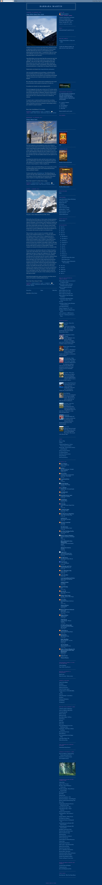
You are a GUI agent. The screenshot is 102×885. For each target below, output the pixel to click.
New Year (52, 284)
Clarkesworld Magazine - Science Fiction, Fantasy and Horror (66, 445)
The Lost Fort (64, 473)
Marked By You (64, 616)
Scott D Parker (64, 499)
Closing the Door (64, 606)
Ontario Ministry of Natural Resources (67, 839)
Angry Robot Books (35, 112)
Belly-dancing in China (65, 636)
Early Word (61, 722)
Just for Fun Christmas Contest (66, 528)
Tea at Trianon (64, 463)
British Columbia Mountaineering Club (67, 800)
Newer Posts (28, 290)
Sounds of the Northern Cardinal (65, 856)
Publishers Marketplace (64, 699)
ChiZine (61, 442)
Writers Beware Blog (63, 740)
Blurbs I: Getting (62, 713)
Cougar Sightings (66, 393)
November (64, 238)
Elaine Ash (61, 723)
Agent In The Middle (63, 682)
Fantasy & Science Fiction (64, 450)
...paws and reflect (64, 575)
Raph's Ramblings (64, 639)
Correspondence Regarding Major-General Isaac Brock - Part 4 (66, 299)
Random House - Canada (64, 209)
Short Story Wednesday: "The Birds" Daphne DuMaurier (67, 470)
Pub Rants (61, 697)
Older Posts (54, 290)
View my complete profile (65, 24)
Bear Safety (61, 793)
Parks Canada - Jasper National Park (66, 844)
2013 (62, 232)
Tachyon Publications (63, 214)
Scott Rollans (62, 700)
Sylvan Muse (63, 599)
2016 (62, 227)
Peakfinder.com (41, 173)
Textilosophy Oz (64, 630)
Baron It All (63, 591)
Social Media (63, 583)
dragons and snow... (64, 571)
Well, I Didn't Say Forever (65, 592)
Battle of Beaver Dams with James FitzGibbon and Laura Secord (66, 284)
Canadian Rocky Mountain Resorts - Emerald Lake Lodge (66, 804)
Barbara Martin (51, 6)
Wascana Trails (66, 426)
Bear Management (63, 792)
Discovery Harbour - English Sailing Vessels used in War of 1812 (66, 754)
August (63, 244)
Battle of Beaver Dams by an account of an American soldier (67, 281)
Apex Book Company (63, 201)
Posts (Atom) (34, 293)
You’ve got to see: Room (65, 612)
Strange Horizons (62, 455)
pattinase (63, 468)
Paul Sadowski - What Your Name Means (67, 875)
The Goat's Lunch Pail (65, 522)
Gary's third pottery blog (66, 570)
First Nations (42, 184)
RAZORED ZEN (64, 492)
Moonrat (61, 694)
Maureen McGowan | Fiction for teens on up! (67, 610)
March (63, 251)
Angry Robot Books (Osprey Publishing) (67, 199)
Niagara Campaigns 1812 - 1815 (65, 308)
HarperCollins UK (62, 202)
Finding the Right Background (69, 383)
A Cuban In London (65, 509)
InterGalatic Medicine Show (65, 454)
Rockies (48, 184)
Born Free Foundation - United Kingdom (67, 798)
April (63, 250)
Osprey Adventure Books (64, 207)
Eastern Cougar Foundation (64, 811)
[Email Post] (52, 111)
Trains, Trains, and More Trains (66, 515)
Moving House (63, 652)
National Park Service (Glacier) (65, 836)
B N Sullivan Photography (66, 625)
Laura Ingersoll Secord (63, 306)
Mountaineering (62, 834)
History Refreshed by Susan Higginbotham (66, 541)
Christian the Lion (63, 867)
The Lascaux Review (63, 457)
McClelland (61, 204)
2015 (62, 229)
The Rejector (61, 702)
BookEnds (61, 684)
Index (60, 193)
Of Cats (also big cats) (63, 837)
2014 (62, 230)
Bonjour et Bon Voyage (65, 595)
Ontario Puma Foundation (64, 842)
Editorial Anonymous (63, 687)
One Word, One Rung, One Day (67, 531)
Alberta (32, 284)
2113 (62, 588)
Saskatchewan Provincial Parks (65, 854)
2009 (62, 269)
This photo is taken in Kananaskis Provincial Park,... (68, 262)
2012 (62, 234)
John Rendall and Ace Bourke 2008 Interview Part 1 (66, 823)
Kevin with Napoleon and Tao (65, 868)
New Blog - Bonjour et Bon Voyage (67, 596)
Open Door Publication (46, 112)
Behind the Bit (62, 795)
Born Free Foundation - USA (65, 797)
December (64, 236)
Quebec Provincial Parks (64, 846)
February (64, 253)
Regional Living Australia (64, 848)
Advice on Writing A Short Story (65, 710)
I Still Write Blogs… (64, 500)
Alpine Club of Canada (64, 784)
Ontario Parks (62, 841)
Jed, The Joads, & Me (65, 532)
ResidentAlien (64, 634)
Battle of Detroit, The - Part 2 (65, 292)
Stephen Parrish (64, 655)
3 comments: (47, 283)
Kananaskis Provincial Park (42, 284)
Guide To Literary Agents (64, 689)
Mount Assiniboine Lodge (64, 832)
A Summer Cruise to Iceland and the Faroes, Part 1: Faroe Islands (67, 475)
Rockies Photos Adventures (64, 851)
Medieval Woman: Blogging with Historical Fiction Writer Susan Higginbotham (68, 650)
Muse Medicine (62, 733)
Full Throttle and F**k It (66, 566)
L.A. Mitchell (63, 487)
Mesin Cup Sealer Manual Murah (67, 631)
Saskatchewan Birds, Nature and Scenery (67, 853)
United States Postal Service (64, 747)
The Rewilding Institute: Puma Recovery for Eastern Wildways (66, 554)
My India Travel (64, 557)
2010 (62, 267)
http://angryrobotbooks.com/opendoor (46, 69)
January (63, 255)
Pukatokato (63, 548)
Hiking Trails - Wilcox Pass (68, 372)
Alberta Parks (62, 782)
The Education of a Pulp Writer (67, 513)
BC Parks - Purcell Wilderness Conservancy (65, 786)
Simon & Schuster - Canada (64, 211)
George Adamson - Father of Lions (66, 816)
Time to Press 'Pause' (64, 510)
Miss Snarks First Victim (64, 731)
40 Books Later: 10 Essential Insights (67, 489)
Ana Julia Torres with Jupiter (65, 865)
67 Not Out (63, 504)
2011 (62, 265)
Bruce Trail (61, 802)
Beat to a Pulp (62, 441)
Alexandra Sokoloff (63, 712)
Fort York (61, 301)
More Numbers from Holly (66, 519)
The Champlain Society (64, 758)
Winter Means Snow (31, 119)
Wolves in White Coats (65, 464)
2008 (62, 271)
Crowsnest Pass (34, 184)
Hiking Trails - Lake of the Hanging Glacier (68, 404)
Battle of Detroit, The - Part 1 (65, 290)
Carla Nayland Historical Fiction (68, 578)
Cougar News (63, 552)
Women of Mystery (65, 605)
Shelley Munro (62, 220)
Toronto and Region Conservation (66, 858)
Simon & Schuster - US (63, 212)
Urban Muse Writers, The (64, 738)
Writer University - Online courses (66, 676)
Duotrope (61, 720)
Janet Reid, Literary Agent (66, 495)
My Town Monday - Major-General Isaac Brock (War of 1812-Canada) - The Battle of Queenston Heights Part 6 (69, 360)
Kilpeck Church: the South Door (66, 579)
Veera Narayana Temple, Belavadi (67, 558)
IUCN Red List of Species (64, 818)
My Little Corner (64, 526)
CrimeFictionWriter (65, 479)
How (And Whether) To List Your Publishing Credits (66, 726)
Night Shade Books (63, 206)
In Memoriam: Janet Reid (65, 496)
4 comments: (47, 111)
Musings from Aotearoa (66, 547)
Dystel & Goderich (63, 685)
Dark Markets (62, 718)
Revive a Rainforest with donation (66, 849)
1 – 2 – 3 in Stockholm (65, 563)
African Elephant (62, 665)
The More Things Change (65, 484)
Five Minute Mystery (63, 452)
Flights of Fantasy (64, 615)
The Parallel (63, 523)
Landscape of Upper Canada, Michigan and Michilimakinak (67, 304)
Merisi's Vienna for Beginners (67, 535)
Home (42, 290)
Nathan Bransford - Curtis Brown (65, 695)
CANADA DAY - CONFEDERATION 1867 (68, 415)
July (63, 246)
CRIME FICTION (64, 582)
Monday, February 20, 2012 (66, 645)
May (63, 248)
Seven (62, 480)
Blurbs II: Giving (62, 715)
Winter (54, 112)
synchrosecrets (64, 518)
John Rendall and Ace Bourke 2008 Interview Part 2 (66, 826)
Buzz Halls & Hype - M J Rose (65, 717)
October (63, 240)
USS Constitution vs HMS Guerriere (66, 313)
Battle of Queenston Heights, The (66, 293)
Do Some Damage (64, 483)
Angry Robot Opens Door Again (35, 14)
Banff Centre (61, 674)
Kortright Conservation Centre (65, 829)
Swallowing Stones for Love (66, 567)
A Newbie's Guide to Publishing (65, 708)
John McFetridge (64, 586)
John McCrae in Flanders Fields (65, 756)
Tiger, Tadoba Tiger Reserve (65, 667)
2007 (62, 273)
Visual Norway (64, 562)
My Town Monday (64, 644)
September (64, 242)
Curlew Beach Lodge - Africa (65, 807)
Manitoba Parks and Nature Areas (66, 831)
